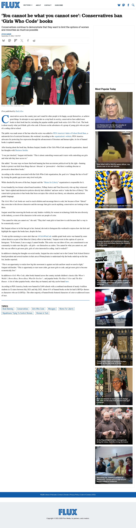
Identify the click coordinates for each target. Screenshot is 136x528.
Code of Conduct (85, 495)
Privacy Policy (74, 495)
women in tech (42, 313)
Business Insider (21, 150)
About (38, 5)
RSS (94, 495)
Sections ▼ (28, 5)
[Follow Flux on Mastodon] (118, 6)
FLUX (42, 495)
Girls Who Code (38, 309)
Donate (66, 495)
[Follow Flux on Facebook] (127, 6)
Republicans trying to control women (17, 313)
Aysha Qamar (6, 34)
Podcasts (53, 495)
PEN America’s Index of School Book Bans (69, 133)
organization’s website (63, 136)
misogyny (52, 309)
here (67, 281)
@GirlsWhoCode (44, 236)
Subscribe (59, 5)
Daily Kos (19, 111)
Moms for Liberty (51, 182)
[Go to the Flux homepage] (10, 7)
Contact (47, 5)
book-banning (7, 309)
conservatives (22, 309)
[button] (4, 40)
